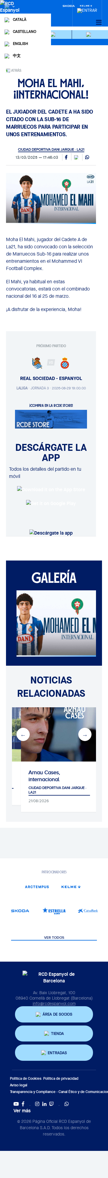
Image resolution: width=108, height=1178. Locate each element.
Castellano (24, 31)
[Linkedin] (44, 1104)
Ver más (22, 1110)
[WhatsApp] (87, 157)
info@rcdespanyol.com (54, 1003)
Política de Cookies (25, 1078)
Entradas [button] (57, 1052)
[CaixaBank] (88, 911)
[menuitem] (87, 9)
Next (85, 734)
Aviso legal (18, 1085)
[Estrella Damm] (54, 911)
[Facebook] (23, 1104)
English (20, 43)
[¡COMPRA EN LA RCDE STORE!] (51, 418)
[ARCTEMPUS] (37, 887)
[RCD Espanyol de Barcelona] (10, 12)
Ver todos (54, 938)
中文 (17, 55)
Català (19, 19)
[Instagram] (37, 1104)
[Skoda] (68, 5)
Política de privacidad (60, 1078)
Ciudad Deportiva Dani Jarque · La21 (51, 149)
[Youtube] (16, 1104)
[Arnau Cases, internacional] (59, 734)
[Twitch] (52, 1104)
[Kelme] (71, 887)
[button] (54, 34)
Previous (23, 734)
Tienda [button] (57, 1033)
